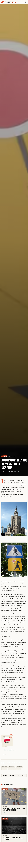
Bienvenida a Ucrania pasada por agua (13, 838)
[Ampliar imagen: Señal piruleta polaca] (14, 559)
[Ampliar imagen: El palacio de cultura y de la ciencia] (14, 518)
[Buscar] (19, 2)
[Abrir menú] (25, 2)
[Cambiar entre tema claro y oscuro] (22, 2)
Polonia (4, 456)
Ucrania (3, 763)
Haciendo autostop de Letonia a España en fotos (14, 809)
